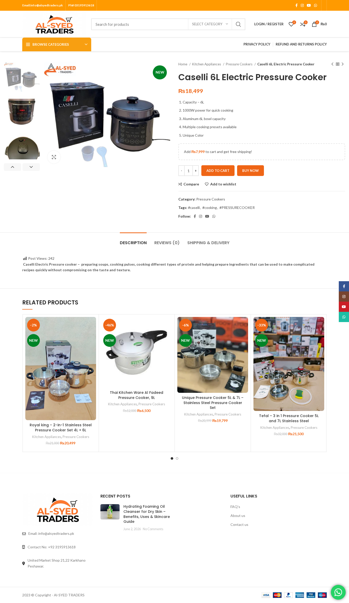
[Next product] (342, 64)
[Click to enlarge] (54, 157)
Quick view (92, 348)
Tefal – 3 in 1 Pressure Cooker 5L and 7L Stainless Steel (289, 418)
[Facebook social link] (296, 5)
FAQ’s (235, 506)
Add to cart (217, 171)
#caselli (194, 207)
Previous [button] (12, 167)
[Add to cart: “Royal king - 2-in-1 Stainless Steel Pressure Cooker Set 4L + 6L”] (92, 336)
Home (183, 64)
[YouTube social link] (308, 5)
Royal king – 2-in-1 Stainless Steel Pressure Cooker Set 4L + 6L (61, 427)
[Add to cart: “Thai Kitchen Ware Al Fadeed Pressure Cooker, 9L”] (168, 336)
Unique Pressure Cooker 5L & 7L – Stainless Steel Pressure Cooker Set (212, 402)
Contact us (239, 524)
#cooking (209, 207)
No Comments (153, 529)
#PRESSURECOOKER (237, 207)
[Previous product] (332, 64)
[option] (22, 77)
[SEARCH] (238, 24)
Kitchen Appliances (207, 64)
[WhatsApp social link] (315, 5)
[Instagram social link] (302, 5)
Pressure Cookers (239, 64)
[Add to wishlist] (92, 325)
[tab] (133, 240)
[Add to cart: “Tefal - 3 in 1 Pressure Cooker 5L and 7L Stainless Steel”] (320, 336)
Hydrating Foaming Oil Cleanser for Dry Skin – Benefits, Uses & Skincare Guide (146, 514)
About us (237, 515)
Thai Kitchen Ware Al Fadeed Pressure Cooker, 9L (136, 395)
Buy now (250, 171)
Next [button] (31, 167)
